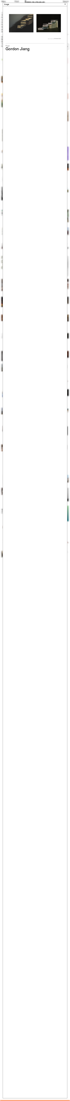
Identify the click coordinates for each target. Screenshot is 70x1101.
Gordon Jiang (18, 49)
